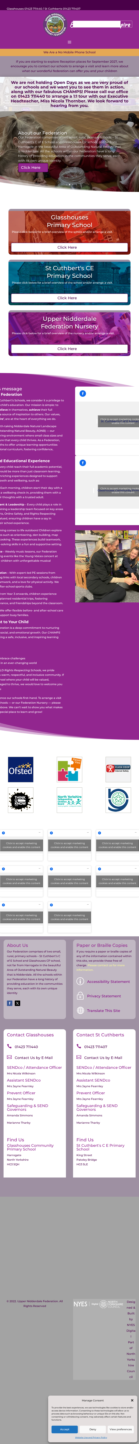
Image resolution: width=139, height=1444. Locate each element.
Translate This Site (103, 1011)
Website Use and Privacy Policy (91, 1437)
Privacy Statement (104, 996)
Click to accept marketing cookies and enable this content (21, 845)
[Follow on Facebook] (9, 1003)
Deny (93, 1429)
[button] (132, 1400)
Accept (64, 1429)
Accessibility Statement (108, 981)
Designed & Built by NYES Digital (130, 1319)
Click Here (30, 167)
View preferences (121, 1429)
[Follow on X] (17, 1003)
